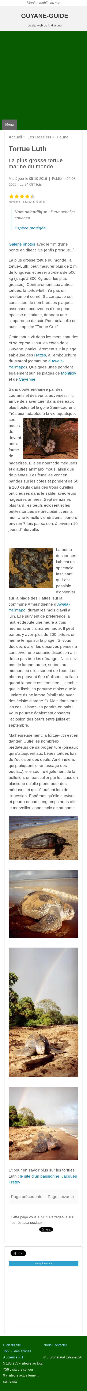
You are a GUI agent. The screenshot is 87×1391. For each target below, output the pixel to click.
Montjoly (68, 373)
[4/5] (27, 196)
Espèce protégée (30, 228)
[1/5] (11, 196)
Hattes (40, 355)
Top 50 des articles (17, 1351)
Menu (9, 124)
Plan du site (12, 1345)
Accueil (15, 137)
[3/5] (21, 196)
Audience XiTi (13, 1357)
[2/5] (16, 196)
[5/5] (32, 196)
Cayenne (27, 379)
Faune (63, 137)
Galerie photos (22, 244)
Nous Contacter (55, 1345)
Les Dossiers (39, 137)
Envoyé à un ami (43, 1263)
